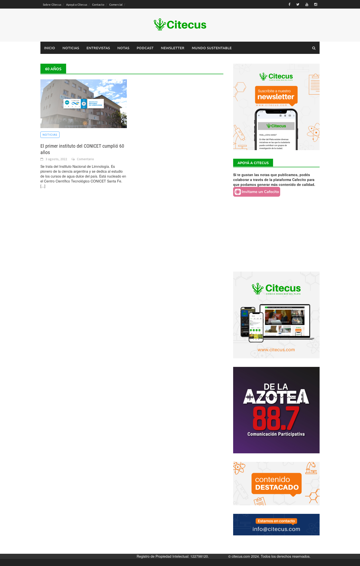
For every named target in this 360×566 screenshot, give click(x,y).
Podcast (145, 47)
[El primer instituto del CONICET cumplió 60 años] (83, 103)
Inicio (49, 47)
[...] (42, 185)
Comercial (115, 4)
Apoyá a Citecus (76, 4)
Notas (123, 47)
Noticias (70, 47)
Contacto (98, 4)
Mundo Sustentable (212, 47)
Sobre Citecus (52, 4)
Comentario (85, 159)
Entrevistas (98, 47)
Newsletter (172, 47)
